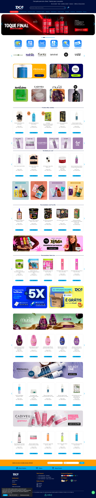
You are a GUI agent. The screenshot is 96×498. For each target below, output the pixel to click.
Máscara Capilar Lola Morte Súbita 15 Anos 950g (34, 221)
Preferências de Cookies (24, 495)
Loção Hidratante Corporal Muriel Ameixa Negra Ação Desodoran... (19, 348)
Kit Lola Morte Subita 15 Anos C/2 (62, 221)
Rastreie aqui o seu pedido (56, 1)
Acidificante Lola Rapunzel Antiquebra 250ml (19, 221)
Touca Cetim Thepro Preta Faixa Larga (33, 167)
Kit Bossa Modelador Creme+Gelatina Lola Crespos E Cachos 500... (76, 221)
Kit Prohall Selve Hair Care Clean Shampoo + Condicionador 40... (76, 396)
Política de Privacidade (16, 486)
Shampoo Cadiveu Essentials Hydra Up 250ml (76, 444)
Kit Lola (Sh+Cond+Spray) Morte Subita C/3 (48, 221)
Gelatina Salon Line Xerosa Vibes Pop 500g (48, 271)
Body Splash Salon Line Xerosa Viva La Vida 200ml (62, 271)
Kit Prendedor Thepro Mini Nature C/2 (48, 167)
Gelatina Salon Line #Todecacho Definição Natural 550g (33, 271)
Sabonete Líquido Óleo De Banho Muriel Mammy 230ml (48, 347)
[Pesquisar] (64, 8)
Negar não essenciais (13, 495)
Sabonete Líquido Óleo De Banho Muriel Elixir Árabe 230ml (62, 348)
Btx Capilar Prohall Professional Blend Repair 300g (33, 396)
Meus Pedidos (22, 468)
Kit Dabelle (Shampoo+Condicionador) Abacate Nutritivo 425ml (48, 124)
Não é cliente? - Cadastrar (68, 3)
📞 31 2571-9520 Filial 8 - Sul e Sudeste (44, 477)
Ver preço (20, 132)
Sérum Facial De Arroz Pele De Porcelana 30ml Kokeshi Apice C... (76, 167)
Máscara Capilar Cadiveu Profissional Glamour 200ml (34, 444)
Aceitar (5, 495)
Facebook (40, 485)
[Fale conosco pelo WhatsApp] (93, 492)
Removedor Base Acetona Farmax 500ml (33, 124)
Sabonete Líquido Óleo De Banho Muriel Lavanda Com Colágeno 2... (77, 348)
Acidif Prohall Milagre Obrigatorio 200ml (19, 396)
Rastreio (13, 481)
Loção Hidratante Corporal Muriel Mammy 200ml (34, 347)
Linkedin (39, 486)
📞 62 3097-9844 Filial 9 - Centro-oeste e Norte (45, 478)
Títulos (40, 468)
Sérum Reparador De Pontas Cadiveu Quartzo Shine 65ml (19, 444)
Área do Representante (80, 3)
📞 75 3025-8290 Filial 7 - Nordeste (43, 475)
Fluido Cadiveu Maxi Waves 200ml (62, 444)
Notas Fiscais (58, 468)
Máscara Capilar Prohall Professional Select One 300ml (76, 124)
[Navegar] (2, 24)
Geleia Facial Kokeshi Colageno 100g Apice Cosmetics (62, 167)
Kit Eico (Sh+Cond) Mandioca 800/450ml (62, 124)
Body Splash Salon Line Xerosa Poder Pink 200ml (76, 271)
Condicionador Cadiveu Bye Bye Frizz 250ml (48, 444)
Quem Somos (14, 480)
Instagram (40, 483)
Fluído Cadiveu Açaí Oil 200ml (19, 166)
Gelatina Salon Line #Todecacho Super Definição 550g (19, 271)
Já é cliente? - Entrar (56, 3)
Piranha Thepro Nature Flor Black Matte (19, 124)
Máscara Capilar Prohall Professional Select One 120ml (48, 396)
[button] (41, 37)
